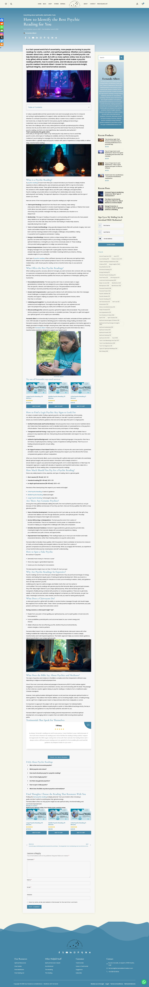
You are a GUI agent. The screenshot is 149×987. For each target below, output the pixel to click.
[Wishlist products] (6, 4)
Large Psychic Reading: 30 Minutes (34, 397)
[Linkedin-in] (37, 38)
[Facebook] (1, 20)
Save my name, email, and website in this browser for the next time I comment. (53, 902)
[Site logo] (74, 4)
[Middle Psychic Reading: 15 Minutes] (58, 388)
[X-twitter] (29, 38)
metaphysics (104, 285)
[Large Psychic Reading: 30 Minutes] (36, 388)
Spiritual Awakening (106, 327)
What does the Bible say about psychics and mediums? (47, 789)
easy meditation (104, 267)
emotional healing (105, 269)
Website (29, 895)
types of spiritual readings (108, 348)
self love (115, 301)
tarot (115, 338)
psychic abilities (104, 293)
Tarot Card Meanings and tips (109, 340)
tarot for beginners (105, 346)
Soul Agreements (105, 312)
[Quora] (48, 38)
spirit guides (112, 317)
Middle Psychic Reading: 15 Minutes (56, 397)
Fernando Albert (40, 328)
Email (29, 887)
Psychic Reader (104, 296)
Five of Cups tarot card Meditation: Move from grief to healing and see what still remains (114, 153)
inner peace (103, 277)
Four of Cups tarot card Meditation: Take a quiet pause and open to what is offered (113, 165)
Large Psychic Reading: (35, 498)
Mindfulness (116, 285)
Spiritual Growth (105, 332)
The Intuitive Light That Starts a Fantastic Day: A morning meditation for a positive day (113, 141)
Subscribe (111, 245)
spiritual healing (105, 335)
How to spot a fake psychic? (39, 785)
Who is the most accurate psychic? (41, 765)
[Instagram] (41, 38)
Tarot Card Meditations (107, 343)
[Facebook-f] (25, 38)
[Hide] (0, 47)
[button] (88, 107)
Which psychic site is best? (38, 769)
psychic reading (32, 183)
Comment (31, 860)
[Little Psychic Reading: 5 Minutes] (81, 388)
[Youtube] (33, 38)
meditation (116, 283)
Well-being (103, 351)
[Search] (11, 4)
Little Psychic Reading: (35, 492)
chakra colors (116, 259)
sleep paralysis (104, 309)
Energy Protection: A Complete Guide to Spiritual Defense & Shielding (114, 207)
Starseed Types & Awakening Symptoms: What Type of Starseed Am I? (114, 194)
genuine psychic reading (107, 275)
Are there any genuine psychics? (40, 781)
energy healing (104, 272)
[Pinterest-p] (45, 38)
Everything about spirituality (33, 15)
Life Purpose (114, 277)
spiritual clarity (105, 330)
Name (29, 880)
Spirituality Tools (50, 15)
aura (116, 256)
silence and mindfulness (107, 307)
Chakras (103, 264)
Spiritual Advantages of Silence (109, 320)
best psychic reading (40, 797)
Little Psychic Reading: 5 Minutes (78, 397)
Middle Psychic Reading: (35, 495)
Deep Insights (114, 264)
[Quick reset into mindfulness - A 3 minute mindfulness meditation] (101, 178)
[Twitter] (1, 41)
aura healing (104, 259)
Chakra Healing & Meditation (108, 261)
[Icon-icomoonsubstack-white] (56, 38)
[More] (1, 44)
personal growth (105, 288)
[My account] (137, 4)
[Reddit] (1, 23)
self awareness (104, 301)
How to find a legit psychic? (38, 777)
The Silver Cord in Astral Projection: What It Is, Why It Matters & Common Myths (114, 201)
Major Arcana (104, 283)
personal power (105, 291)
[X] (1, 37)
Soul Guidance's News (106, 315)
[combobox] (110, 57)
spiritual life (104, 338)
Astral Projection (105, 256)
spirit (102, 317)
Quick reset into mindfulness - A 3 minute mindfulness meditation (114, 176)
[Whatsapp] (1, 27)
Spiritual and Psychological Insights (109, 323)
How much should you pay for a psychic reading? (45, 773)
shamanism (103, 304)
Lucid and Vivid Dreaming (107, 280)
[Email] (1, 30)
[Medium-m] (52, 38)
